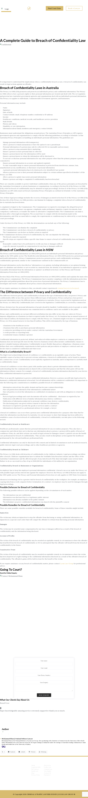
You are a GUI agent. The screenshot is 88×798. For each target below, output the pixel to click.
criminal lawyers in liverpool (68, 288)
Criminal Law (48, 769)
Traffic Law (47, 767)
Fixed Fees (47, 765)
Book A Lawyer (74, 8)
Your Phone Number (44, 675)
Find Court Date (54, 8)
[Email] (5, 746)
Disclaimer (47, 775)
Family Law (34, 771)
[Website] (3, 746)
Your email (44, 668)
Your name (44, 661)
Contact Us (47, 773)
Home (5, 24)
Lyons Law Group (66, 564)
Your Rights (47, 771)
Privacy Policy (35, 775)
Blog (32, 773)
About (33, 765)
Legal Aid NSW (35, 767)
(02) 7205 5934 (37, 8)
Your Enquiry (44, 682)
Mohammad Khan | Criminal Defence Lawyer (17, 739)
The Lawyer (35, 769)
